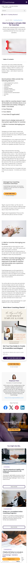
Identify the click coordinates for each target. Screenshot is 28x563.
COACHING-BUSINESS (13, 6)
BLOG (7, 6)
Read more (14, 486)
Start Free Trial (10, 193)
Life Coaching (6, 466)
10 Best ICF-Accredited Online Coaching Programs (12, 512)
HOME (3, 6)
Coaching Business (17, 20)
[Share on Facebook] (6, 408)
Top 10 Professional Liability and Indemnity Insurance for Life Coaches (13, 471)
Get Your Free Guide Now (14, 358)
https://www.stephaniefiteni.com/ (14, 398)
